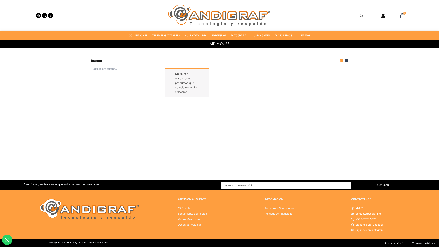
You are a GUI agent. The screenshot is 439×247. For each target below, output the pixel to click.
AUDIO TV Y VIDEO (196, 35)
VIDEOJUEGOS (283, 35)
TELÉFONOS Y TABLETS (166, 35)
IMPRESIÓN (219, 35)
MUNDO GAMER (260, 35)
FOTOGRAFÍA (238, 35)
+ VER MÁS (303, 35)
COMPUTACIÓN (138, 35)
